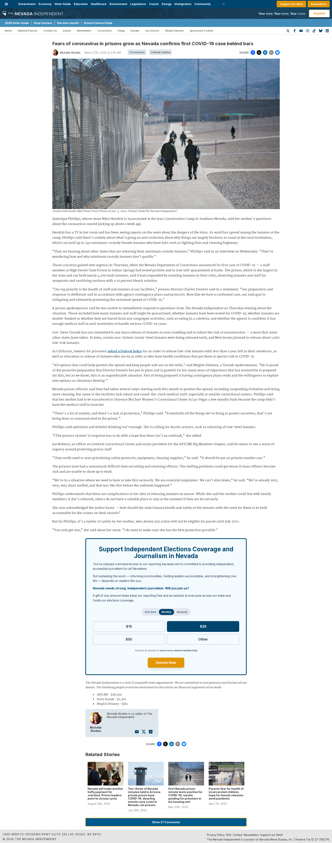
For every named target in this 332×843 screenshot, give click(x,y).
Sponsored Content (201, 30)
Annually (182, 612)
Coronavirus (137, 52)
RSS (228, 834)
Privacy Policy (216, 834)
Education (81, 4)
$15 (129, 626)
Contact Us (50, 30)
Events (67, 30)
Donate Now (166, 663)
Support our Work (271, 834)
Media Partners (174, 30)
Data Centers (43, 23)
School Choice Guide (98, 23)
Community (202, 4)
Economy (45, 4)
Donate (135, 30)
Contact (237, 834)
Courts (154, 4)
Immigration (182, 4)
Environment (118, 4)
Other (203, 639)
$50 (129, 639)
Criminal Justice (160, 52)
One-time (150, 612)
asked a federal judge (125, 351)
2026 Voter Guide (17, 23)
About (8, 30)
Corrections (104, 30)
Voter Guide (63, 4)
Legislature (138, 4)
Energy (166, 4)
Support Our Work (291, 4)
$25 (203, 626)
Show (166, 822)
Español (319, 13)
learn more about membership (178, 650)
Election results (68, 23)
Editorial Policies (27, 30)
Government (27, 4)
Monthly (166, 612)
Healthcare (98, 4)
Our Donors (152, 30)
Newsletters (318, 4)
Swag (121, 30)
